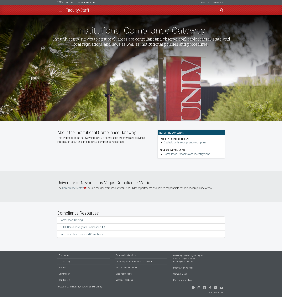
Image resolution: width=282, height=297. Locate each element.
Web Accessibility (124, 274)
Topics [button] (204, 2)
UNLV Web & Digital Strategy (91, 287)
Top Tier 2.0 (64, 280)
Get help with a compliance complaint (185, 142)
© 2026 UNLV (63, 287)
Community (64, 274)
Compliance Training (71, 220)
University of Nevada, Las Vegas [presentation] (80, 2)
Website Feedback (124, 280)
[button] (60, 10)
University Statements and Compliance (82, 234)
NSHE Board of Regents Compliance (81, 227)
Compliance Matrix (73, 188)
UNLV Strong (64, 261)
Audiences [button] (218, 2)
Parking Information (182, 280)
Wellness (63, 267)
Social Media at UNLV (216, 293)
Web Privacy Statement (126, 267)
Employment (64, 255)
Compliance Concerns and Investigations (187, 153)
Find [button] (221, 10)
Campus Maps (180, 274)
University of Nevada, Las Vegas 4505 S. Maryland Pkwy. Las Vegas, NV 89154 (188, 258)
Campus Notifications (126, 255)
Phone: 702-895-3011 (183, 268)
